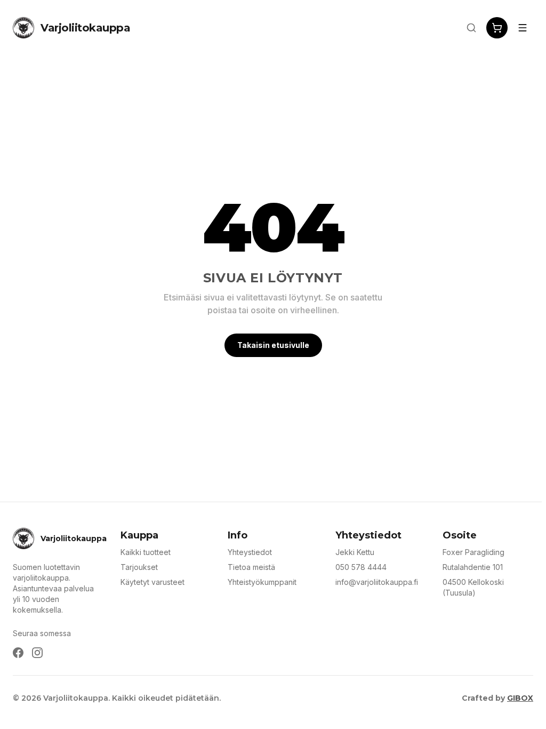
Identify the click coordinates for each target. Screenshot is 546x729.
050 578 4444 (361, 567)
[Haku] (471, 27)
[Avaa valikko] (522, 27)
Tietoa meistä (251, 567)
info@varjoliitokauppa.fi (376, 582)
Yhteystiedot (250, 552)
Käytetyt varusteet (152, 582)
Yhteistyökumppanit (262, 582)
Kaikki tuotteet (146, 552)
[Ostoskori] (497, 27)
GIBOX (520, 698)
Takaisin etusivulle (273, 345)
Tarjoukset (139, 567)
